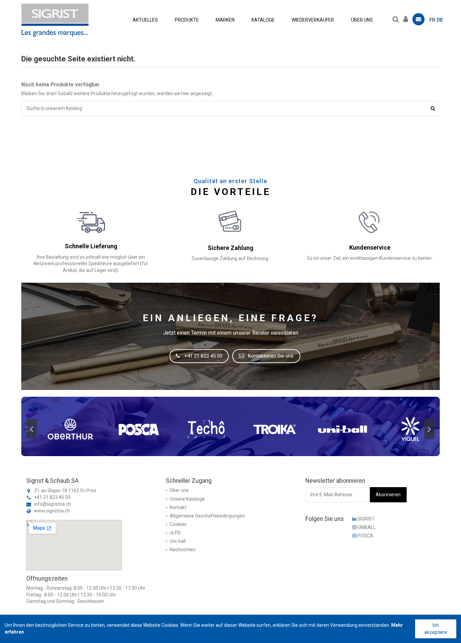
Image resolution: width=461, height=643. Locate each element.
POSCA (364, 535)
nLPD (175, 532)
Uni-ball (178, 541)
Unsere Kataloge (187, 499)
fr (432, 20)
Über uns (179, 490)
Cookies (178, 524)
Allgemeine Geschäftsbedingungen (207, 516)
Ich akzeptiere (435, 628)
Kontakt (178, 507)
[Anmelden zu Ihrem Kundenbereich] (407, 18)
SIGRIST (365, 519)
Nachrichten (182, 549)
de (440, 20)
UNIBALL (366, 527)
